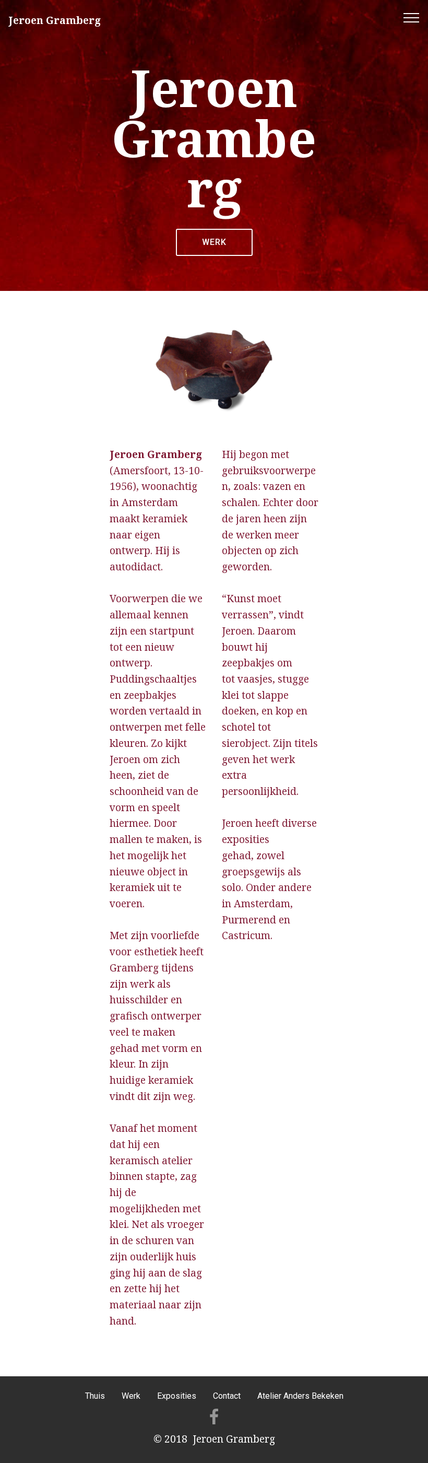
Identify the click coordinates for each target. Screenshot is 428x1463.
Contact (227, 1396)
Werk (131, 1396)
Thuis (95, 1396)
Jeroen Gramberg (54, 20)
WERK (214, 242)
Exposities (176, 1396)
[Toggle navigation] (411, 17)
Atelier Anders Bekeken (300, 1396)
